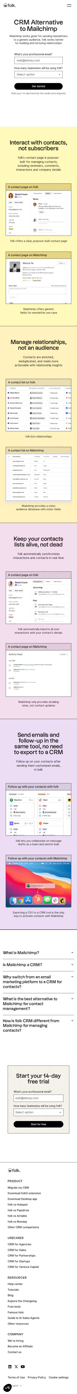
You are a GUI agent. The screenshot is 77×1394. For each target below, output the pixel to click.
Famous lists (16, 1312)
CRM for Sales (17, 1250)
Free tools (14, 1306)
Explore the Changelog (22, 1301)
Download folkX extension (24, 1193)
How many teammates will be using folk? (38, 68)
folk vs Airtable (17, 1216)
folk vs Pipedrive (18, 1210)
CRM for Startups (19, 1261)
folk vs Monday (17, 1221)
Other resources (18, 1323)
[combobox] (15, 1385)
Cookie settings (59, 1377)
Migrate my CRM (18, 1187)
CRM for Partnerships (21, 1255)
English (14, 1385)
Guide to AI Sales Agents (23, 1318)
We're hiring (15, 1340)
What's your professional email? (33, 54)
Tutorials (13, 1289)
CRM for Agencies (19, 1244)
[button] (7, 1388)
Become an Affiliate (20, 1346)
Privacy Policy (37, 1377)
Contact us (14, 1352)
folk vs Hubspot (18, 1204)
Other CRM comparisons (23, 1227)
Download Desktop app (22, 1199)
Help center (15, 1284)
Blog (10, 1295)
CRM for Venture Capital (23, 1267)
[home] (10, 5)
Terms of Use (16, 1377)
